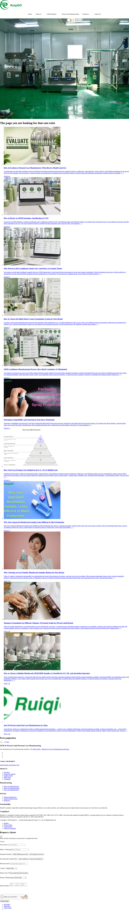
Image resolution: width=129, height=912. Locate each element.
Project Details (5, 885)
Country (3, 868)
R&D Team (7, 777)
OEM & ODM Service (10, 799)
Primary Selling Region (7, 877)
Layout (2, 841)
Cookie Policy (8, 826)
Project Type (4, 873)
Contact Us (97, 14)
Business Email (5, 863)
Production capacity (10, 774)
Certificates (7, 779)
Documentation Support (7, 859)
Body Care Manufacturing (11, 788)
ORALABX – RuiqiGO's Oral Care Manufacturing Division (51, 749)
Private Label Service (10, 797)
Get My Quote (4, 901)
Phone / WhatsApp (5, 849)
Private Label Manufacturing (70, 14)
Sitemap (6, 823)
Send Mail (7, 904)
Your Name (4, 845)
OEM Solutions (51, 14)
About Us (38, 14)
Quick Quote (8, 908)
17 (5, 742)
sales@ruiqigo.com (6, 765)
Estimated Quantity (6, 854)
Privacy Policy (8, 825)
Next (7, 742)
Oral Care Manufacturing (11, 790)
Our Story (7, 772)
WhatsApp (7, 906)
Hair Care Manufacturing (11, 786)
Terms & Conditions (10, 828)
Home (30, 14)
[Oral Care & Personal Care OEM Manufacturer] (11, 9)
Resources (86, 14)
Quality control (8, 775)
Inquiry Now (16, 765)
